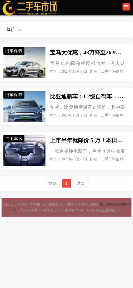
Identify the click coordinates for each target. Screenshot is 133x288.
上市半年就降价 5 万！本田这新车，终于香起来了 (87, 140)
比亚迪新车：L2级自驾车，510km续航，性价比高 (87, 96)
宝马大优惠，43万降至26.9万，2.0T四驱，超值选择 (87, 52)
